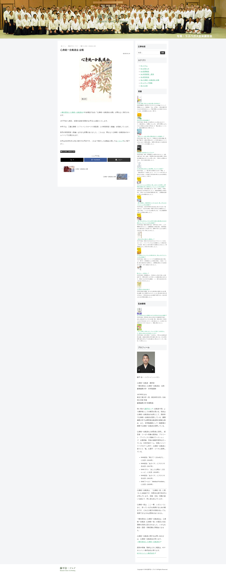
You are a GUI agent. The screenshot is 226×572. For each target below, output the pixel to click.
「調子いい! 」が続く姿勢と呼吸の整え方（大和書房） (150, 136)
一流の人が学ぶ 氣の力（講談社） (145, 239)
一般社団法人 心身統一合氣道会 (71, 112)
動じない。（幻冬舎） (142, 273)
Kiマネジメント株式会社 (145, 553)
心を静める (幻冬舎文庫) (143, 289)
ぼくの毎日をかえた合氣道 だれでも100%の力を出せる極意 (151, 315)
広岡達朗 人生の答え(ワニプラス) (145, 152)
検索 (162, 52)
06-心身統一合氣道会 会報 (68, 151)
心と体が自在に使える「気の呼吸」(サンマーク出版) (149, 168)
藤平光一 (148, 409)
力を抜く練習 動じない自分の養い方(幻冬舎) (148, 103)
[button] (119, 160)
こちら (119, 141)
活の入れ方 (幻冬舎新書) (143, 120)
